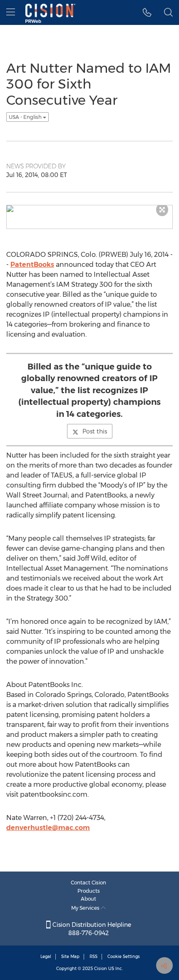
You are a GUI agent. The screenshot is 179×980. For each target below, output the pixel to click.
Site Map (70, 956)
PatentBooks (32, 264)
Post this (94, 431)
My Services (86, 908)
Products (88, 891)
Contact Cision (88, 882)
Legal (45, 956)
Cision (100, 968)
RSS (93, 956)
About (88, 899)
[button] (147, 12)
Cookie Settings (123, 956)
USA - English (26, 117)
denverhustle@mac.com (48, 828)
